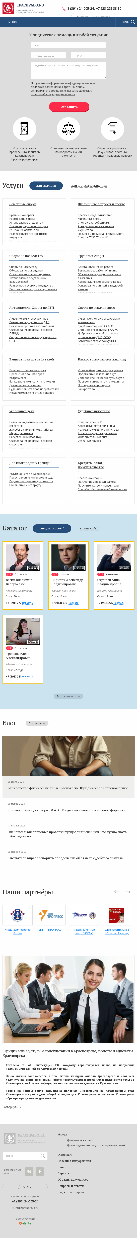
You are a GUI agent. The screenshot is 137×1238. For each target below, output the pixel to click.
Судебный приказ (89, 441)
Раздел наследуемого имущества (31, 285)
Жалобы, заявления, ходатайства (31, 429)
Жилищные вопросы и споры (101, 204)
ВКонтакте (29, 1171)
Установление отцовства (26, 222)
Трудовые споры (91, 256)
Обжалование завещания (26, 270)
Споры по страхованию (96, 308)
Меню (12, 22)
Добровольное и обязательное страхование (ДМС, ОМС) (98, 335)
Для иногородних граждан (30, 463)
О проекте (65, 1154)
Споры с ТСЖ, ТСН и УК (93, 237)
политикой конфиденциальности (53, 94)
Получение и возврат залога (97, 482)
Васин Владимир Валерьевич (19, 582)
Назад (116, 892)
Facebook (40, 1171)
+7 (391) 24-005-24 (25, 1201)
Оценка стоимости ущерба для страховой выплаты (98, 346)
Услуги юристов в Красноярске (29, 474)
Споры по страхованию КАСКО (98, 330)
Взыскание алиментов (24, 230)
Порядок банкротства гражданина (101, 381)
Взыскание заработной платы (97, 270)
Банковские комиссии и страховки (32, 381)
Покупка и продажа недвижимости (101, 234)
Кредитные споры (90, 478)
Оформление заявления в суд (97, 374)
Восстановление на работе (95, 267)
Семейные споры (22, 204)
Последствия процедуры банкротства (94, 387)
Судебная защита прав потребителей (34, 389)
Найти (43, 1156)
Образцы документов (73, 1179)
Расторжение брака (22, 219)
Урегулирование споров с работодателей (95, 294)
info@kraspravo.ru (26, 1208)
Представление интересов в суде (31, 477)
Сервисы (64, 1173)
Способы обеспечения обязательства (102, 489)
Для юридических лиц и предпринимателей (96, 1145)
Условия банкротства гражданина (100, 370)
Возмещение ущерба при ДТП (29, 322)
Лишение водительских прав (28, 318)
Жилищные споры (89, 219)
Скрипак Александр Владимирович (67, 582)
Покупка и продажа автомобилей (31, 326)
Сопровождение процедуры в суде (101, 378)
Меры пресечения (21, 433)
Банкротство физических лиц (102, 359)
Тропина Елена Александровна (18, 656)
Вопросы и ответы (71, 1186)
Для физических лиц (80, 1140)
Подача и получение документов (31, 481)
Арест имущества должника (96, 426)
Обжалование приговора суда (29, 448)
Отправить (69, 107)
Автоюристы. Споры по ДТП (31, 308)
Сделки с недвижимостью (95, 215)
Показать (27, 602)
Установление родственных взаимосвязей (27, 279)
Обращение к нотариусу (25, 485)
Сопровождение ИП (91, 422)
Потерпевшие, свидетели (26, 452)
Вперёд (128, 892)
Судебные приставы (94, 411)
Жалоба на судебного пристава (98, 429)
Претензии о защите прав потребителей (26, 375)
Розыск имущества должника (97, 433)
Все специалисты (67, 696)
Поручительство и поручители (98, 485)
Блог (61, 1167)
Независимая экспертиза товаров (31, 393)
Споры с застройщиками (94, 222)
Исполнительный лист (92, 437)
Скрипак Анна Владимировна (109, 582)
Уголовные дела (21, 411)
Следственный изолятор (25, 437)
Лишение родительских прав (28, 226)
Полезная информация (74, 1161)
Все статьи (35, 723)
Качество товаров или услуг (27, 370)
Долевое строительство (25, 385)
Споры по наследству (26, 256)
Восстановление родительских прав (33, 241)
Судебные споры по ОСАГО (95, 326)
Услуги (62, 1134)
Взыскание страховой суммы (97, 341)
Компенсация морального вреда (99, 281)
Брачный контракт (21, 215)
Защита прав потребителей (31, 359)
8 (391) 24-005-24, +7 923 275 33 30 (94, 9)
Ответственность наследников (30, 274)
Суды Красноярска (71, 1192)
